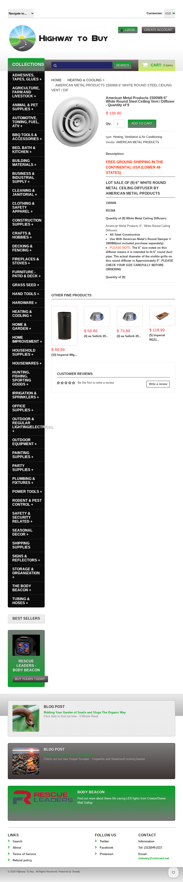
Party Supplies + (22, 468)
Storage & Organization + (26, 573)
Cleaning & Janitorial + (24, 192)
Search (17, 841)
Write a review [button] (158, 384)
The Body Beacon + (21, 588)
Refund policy (22, 860)
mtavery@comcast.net (153, 858)
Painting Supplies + (22, 455)
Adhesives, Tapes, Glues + (27, 77)
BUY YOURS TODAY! (30, 679)
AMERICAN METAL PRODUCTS (137, 142)
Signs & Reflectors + (26, 558)
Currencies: (154, 13)
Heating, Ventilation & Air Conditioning (137, 137)
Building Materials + (24, 163)
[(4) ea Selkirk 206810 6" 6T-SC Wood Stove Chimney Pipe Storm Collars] (97, 316)
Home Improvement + (27, 339)
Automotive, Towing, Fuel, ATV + (25, 122)
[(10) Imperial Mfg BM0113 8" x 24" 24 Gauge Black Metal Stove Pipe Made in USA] (64, 326)
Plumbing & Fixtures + (23, 481)
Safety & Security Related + (22, 517)
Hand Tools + (25, 294)
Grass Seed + (25, 285)
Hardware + (24, 303)
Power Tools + (27, 491)
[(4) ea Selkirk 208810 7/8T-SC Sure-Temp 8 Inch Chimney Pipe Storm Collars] (130, 316)
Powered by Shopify (69, 871)
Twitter (104, 841)
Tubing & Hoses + (21, 601)
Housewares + (27, 363)
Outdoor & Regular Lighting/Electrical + (28, 425)
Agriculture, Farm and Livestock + (26, 92)
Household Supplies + (23, 352)
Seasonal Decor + (22, 532)
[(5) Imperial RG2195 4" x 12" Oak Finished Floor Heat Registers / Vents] (162, 316)
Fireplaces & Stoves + (25, 261)
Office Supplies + (22, 408)
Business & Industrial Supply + (23, 177)
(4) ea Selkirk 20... (96, 336)
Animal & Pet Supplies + (25, 107)
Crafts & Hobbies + (22, 235)
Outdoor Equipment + (24, 442)
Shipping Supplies (21, 545)
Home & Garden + (21, 326)
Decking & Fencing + (22, 248)
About (17, 847)
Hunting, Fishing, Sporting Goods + (21, 378)
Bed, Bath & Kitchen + (23, 150)
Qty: (108, 123)
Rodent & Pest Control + (27, 502)
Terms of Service (24, 854)
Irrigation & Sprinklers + (25, 395)
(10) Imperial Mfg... (64, 354)
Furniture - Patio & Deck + (26, 274)
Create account (158, 30)
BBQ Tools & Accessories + (27, 137)
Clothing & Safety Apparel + (23, 207)
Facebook (106, 847)
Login (130, 30)
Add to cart (142, 123)
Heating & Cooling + (86, 80)
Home (56, 80)
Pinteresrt (106, 854)
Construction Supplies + (27, 222)
